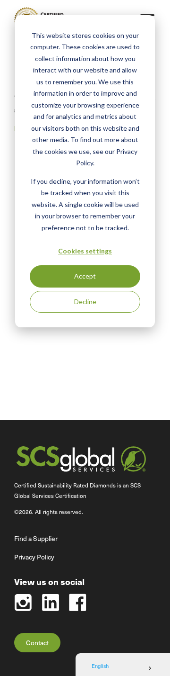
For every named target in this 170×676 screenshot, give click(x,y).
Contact (37, 643)
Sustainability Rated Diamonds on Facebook (77, 602)
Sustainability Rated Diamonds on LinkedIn (50, 602)
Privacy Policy (34, 557)
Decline (85, 301)
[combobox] (122, 668)
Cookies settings (85, 251)
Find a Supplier (36, 538)
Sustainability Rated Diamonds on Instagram (23, 602)
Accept (85, 276)
